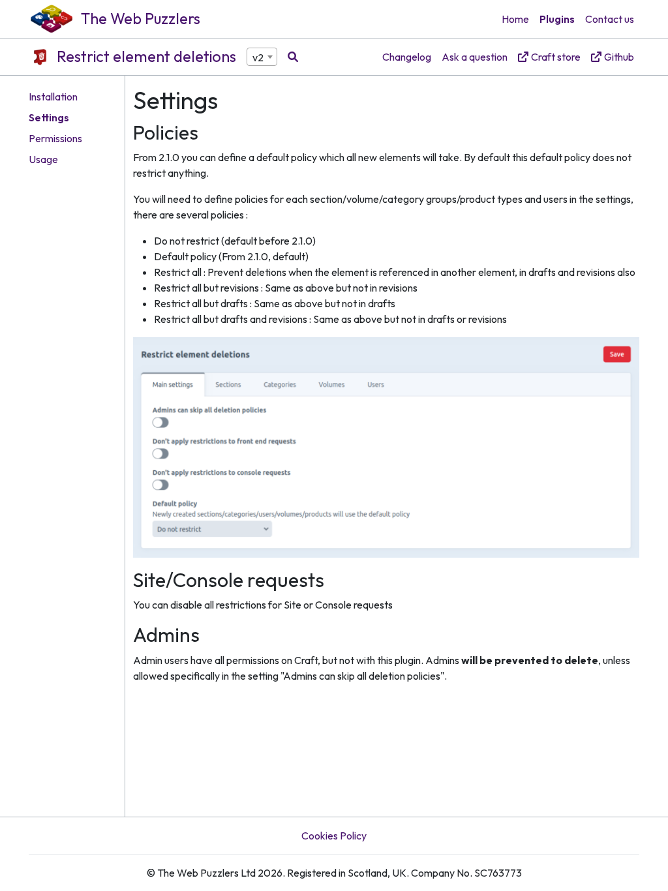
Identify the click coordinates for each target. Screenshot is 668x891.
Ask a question (475, 56)
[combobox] (262, 57)
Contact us (609, 18)
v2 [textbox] (258, 57)
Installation (53, 96)
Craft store (556, 56)
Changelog (406, 56)
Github (619, 56)
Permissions (55, 138)
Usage (43, 159)
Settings (49, 117)
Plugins (557, 18)
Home (515, 18)
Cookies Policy (334, 835)
